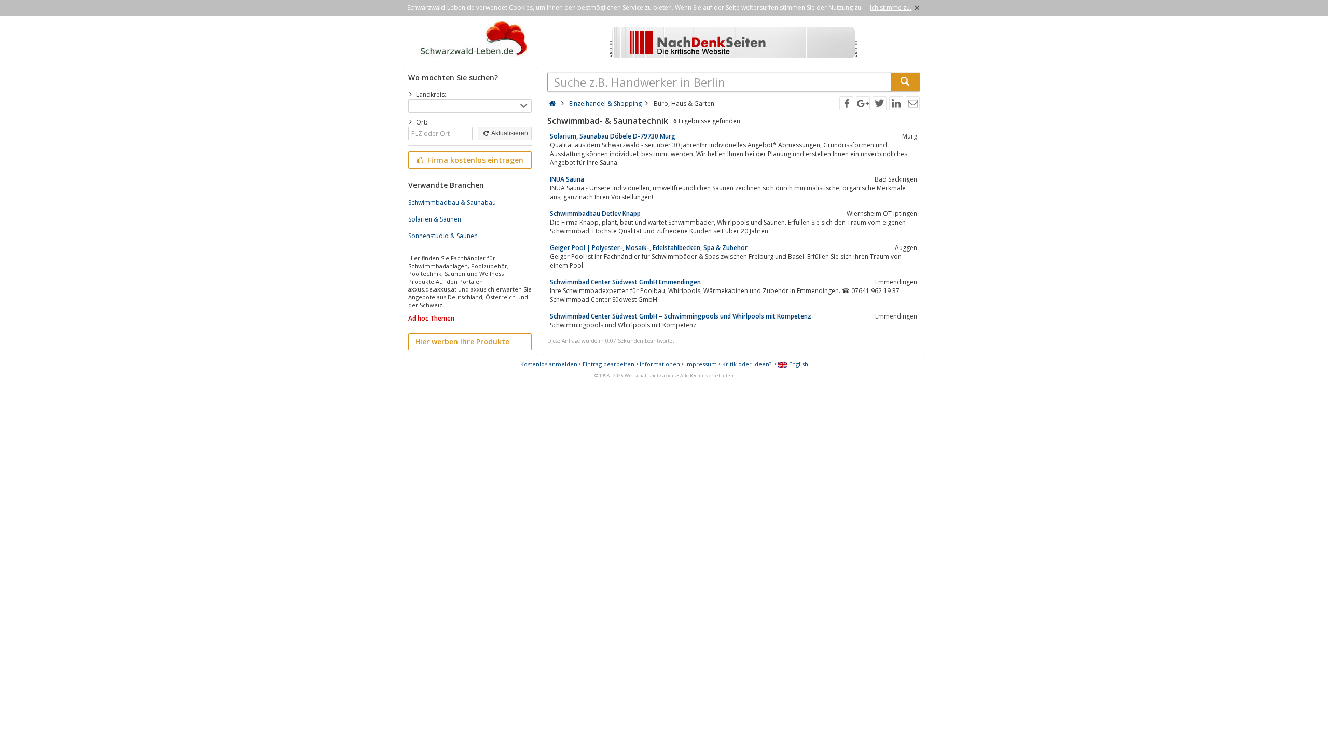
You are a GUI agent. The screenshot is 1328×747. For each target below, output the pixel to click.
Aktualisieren (509, 133)
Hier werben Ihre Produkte (462, 342)
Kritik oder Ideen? (746, 364)
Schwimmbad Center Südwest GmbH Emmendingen (625, 282)
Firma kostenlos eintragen (474, 160)
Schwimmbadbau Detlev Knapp (595, 213)
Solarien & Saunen (434, 219)
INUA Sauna (567, 179)
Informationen (660, 364)
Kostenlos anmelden (548, 364)
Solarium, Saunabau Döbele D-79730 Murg (612, 136)
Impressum (701, 364)
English (797, 364)
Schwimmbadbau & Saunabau (452, 202)
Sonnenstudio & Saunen (443, 235)
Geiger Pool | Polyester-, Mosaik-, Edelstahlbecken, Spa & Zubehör (649, 247)
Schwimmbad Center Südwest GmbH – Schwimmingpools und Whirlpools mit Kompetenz (680, 316)
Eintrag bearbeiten (608, 364)
